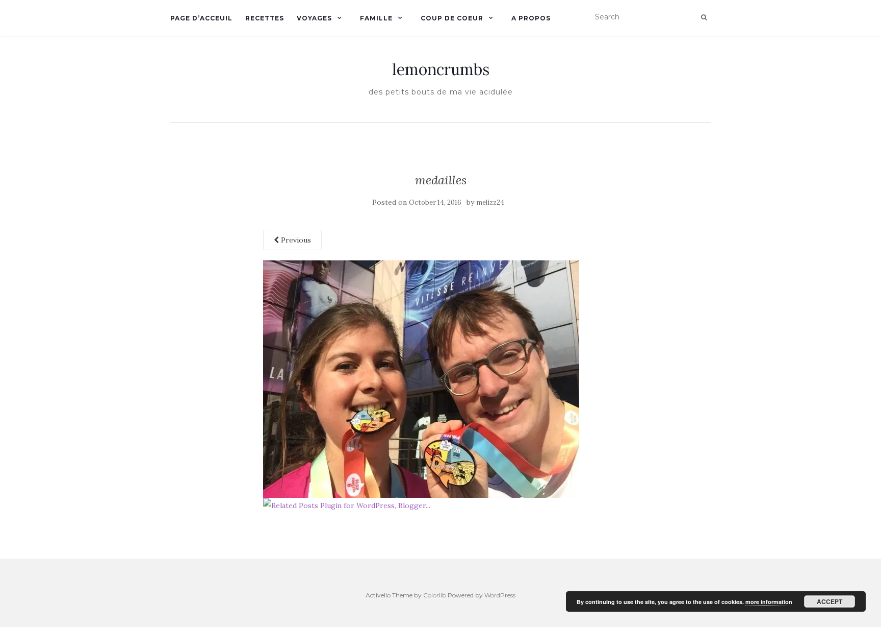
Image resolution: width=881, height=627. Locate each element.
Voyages (314, 18)
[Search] (704, 17)
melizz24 (490, 202)
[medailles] (421, 378)
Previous (295, 240)
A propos (531, 18)
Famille (376, 18)
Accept (829, 601)
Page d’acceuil (201, 18)
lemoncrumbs (440, 69)
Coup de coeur (452, 18)
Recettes (264, 18)
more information (768, 602)
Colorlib (434, 595)
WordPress (499, 595)
